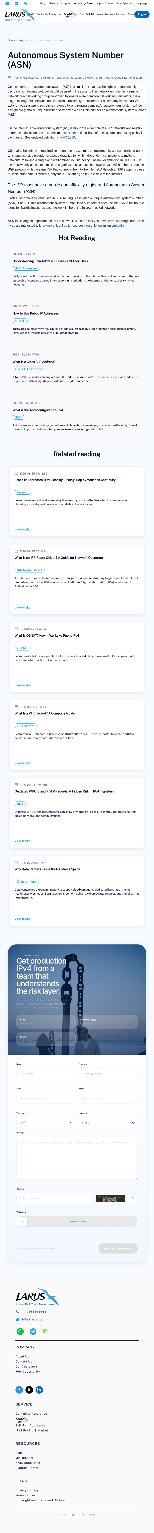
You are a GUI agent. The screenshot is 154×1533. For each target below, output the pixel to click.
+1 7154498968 (27, 1040)
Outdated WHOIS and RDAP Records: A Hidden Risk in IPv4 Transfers (64, 791)
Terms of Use (25, 1495)
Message (20, 1132)
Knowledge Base (83, 3)
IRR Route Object (29, 570)
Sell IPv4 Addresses (91, 14)
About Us (22, 1356)
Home (11, 40)
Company (83, 1064)
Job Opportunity (27, 1371)
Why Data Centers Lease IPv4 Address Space (47, 869)
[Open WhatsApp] (7, 3)
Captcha (20, 1189)
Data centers (26, 882)
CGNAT (22, 648)
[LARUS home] (19, 14)
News (52, 3)
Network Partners (115, 14)
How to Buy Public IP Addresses (36, 313)
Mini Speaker (124, 3)
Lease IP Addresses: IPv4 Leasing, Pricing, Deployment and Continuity (65, 480)
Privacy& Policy (27, 1490)
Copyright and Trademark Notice (40, 1500)
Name (18, 1064)
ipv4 (20, 804)
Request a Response (118, 1248)
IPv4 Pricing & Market (31, 1430)
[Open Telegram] (16, 3)
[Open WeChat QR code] (25, 3)
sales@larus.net (26, 1023)
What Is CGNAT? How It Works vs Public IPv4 (47, 635)
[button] (20, 1331)
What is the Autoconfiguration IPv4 (38, 410)
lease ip (22, 492)
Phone (81, 1089)
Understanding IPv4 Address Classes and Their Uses (50, 261)
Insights (65, 3)
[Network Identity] (70, 14)
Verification (21, 1212)
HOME (30, 14)
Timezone (20, 1113)
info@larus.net (88, 1023)
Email (18, 1089)
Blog (42, 3)
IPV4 (18, 417)
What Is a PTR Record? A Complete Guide (45, 713)
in (39, 1389)
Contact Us (134, 14)
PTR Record (25, 726)
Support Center (105, 3)
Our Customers (26, 1366)
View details (22, 529)
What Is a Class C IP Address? (34, 362)
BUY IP (20, 321)
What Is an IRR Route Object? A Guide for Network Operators (59, 558)
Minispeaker (24, 1457)
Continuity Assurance (48, 14)
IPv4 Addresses (26, 268)
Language (141, 3)
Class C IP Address (28, 369)
